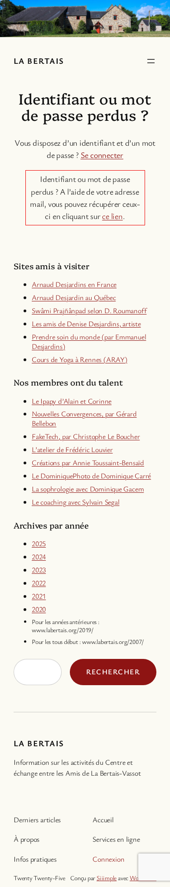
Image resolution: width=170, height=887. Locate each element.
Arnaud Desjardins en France (74, 284)
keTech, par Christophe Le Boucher (89, 436)
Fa (35, 436)
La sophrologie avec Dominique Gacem (88, 489)
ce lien (112, 215)
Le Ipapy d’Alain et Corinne (72, 401)
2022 (39, 583)
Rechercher (113, 672)
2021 (39, 596)
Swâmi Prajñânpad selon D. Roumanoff (89, 310)
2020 (39, 609)
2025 (39, 543)
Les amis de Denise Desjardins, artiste (86, 324)
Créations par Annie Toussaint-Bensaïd (88, 462)
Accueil (102, 820)
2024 (39, 557)
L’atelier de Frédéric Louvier (72, 449)
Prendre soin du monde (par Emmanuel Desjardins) (89, 341)
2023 (39, 570)
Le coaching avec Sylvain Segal (75, 502)
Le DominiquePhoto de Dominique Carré (91, 476)
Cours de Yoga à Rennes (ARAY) (79, 359)
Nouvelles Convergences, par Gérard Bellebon (84, 418)
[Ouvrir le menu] (151, 61)
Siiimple (107, 877)
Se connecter (102, 154)
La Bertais (39, 60)
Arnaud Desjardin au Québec (74, 297)
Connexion (108, 859)
